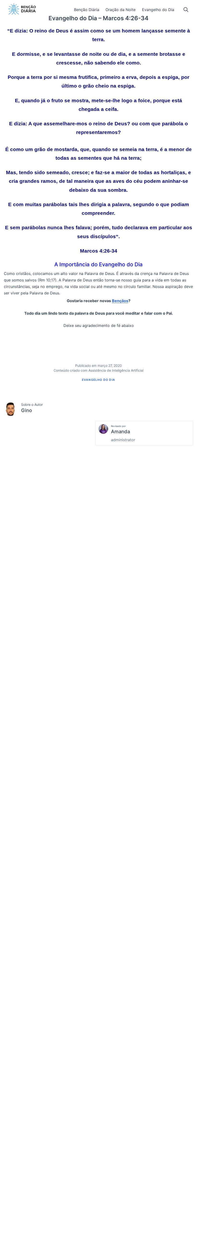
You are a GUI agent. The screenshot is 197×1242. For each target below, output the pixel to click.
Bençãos (120, 300)
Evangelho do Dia (158, 9)
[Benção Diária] (22, 8)
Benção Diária (86, 9)
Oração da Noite (120, 9)
